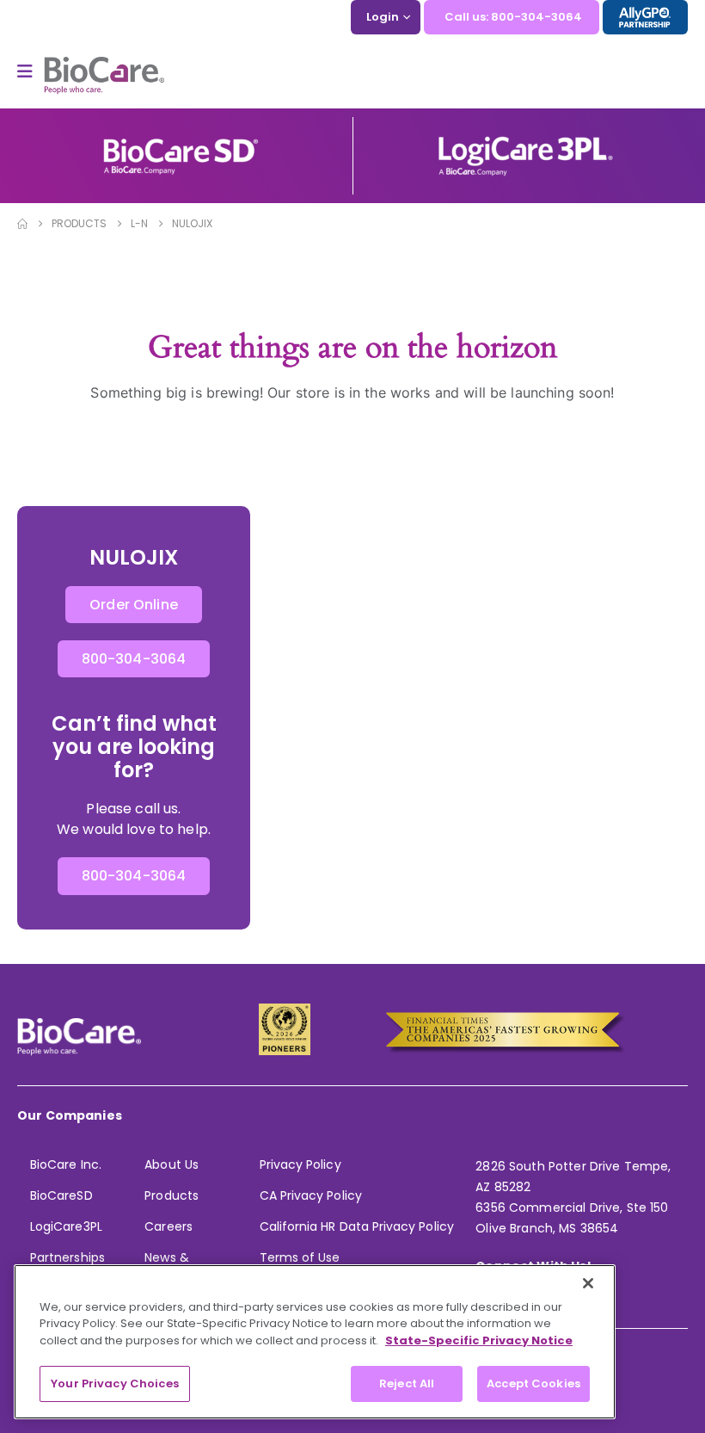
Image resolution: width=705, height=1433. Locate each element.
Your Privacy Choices (115, 1383)
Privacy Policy (300, 1164)
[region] (315, 1341)
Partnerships (67, 1257)
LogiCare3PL (66, 1226)
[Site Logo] (104, 76)
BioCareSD (61, 1195)
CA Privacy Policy (311, 1195)
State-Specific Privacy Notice (479, 1340)
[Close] (588, 1283)
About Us (171, 1164)
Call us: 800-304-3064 (513, 17)
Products (171, 1195)
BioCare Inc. (65, 1164)
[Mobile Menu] (30, 71)
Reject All (406, 1383)
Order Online (133, 605)
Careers (168, 1226)
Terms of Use (300, 1257)
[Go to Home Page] (22, 223)
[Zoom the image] (180, 144)
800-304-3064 (134, 659)
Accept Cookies (533, 1383)
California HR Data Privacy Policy (357, 1226)
